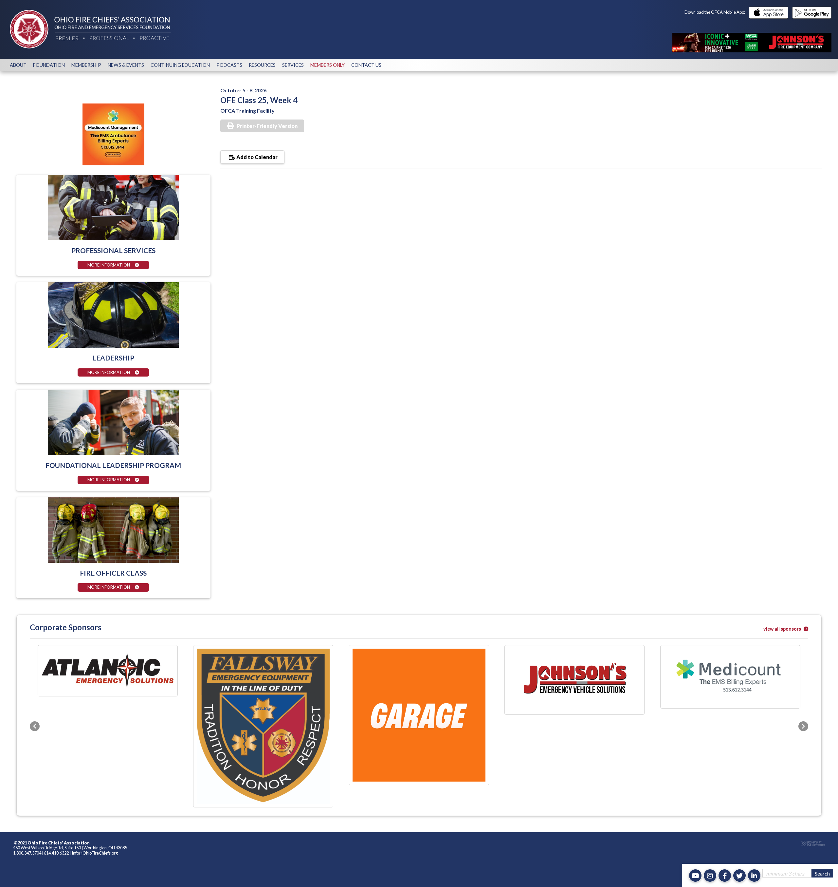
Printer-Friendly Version (267, 126)
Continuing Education (180, 65)
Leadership (113, 358)
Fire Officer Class (113, 573)
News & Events (126, 65)
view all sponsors (782, 629)
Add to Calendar (256, 157)
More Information (108, 265)
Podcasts (229, 65)
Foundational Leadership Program (113, 465)
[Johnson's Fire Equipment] (751, 42)
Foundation (49, 65)
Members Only (327, 65)
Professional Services (113, 250)
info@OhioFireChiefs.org (95, 753)
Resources (262, 65)
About (18, 65)
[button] (35, 677)
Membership (86, 65)
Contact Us (366, 65)
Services (293, 65)
